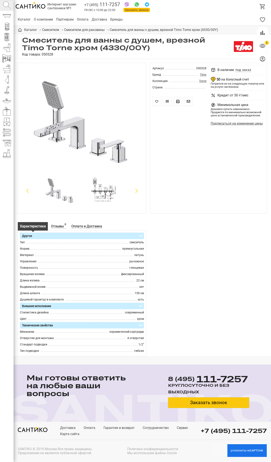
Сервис (182, 428)
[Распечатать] (178, 101)
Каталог (24, 19)
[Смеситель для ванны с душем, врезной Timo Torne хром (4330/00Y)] (82, 120)
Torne (202, 81)
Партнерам (65, 19)
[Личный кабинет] (262, 59)
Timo (203, 74)
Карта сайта (69, 434)
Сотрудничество (156, 428)
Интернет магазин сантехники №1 (61, 6)
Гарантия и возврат (119, 428)
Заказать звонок (137, 10)
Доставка (99, 19)
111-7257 (102, 4)
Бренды (116, 19)
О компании (43, 19)
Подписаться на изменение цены (237, 123)
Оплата (82, 19)
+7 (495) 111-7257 (234, 430)
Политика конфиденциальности (152, 449)
